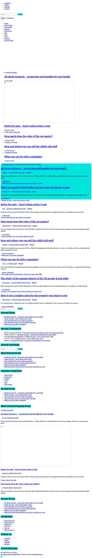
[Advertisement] (46, 56)
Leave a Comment (8, 253)
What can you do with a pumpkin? (23, 156)
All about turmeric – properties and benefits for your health (37, 76)
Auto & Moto (8, 25)
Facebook (7, 3)
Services (7, 39)
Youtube (7, 9)
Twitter (6, 5)
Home (6, 23)
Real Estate (8, 27)
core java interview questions (14, 337)
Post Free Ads (8, 40)
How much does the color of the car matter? (28, 136)
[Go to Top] (1, 556)
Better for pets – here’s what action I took (27, 126)
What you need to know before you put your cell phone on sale (35, 187)
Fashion (6, 29)
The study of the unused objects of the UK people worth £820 (34, 278)
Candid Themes (37, 554)
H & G (6, 37)
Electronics (8, 31)
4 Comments (6, 216)
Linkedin (7, 7)
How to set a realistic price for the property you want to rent (34, 295)
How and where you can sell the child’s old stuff (30, 146)
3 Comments (6, 181)
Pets (5, 33)
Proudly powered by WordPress (11, 554)
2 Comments (6, 198)
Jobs (5, 35)
